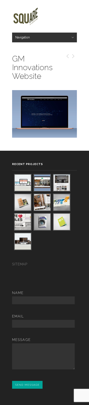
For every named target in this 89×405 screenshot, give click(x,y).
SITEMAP (19, 264)
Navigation (22, 37)
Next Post (73, 56)
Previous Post (67, 56)
